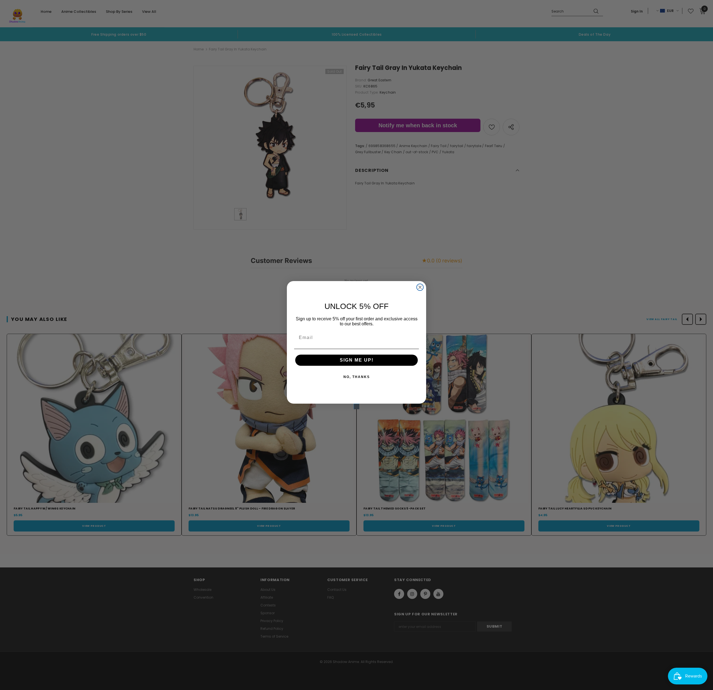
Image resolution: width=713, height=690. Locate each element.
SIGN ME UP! (356, 360)
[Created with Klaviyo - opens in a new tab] (356, 406)
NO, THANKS (356, 377)
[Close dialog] (420, 287)
